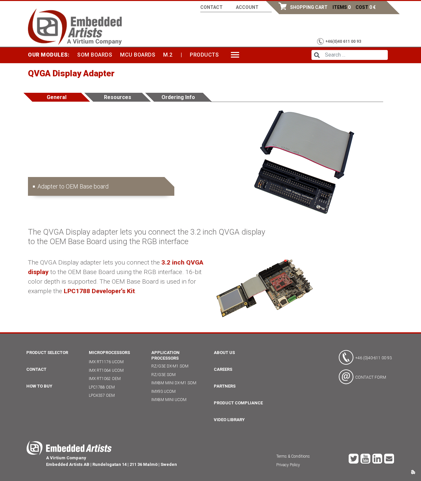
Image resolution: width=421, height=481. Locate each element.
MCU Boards (137, 55)
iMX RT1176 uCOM (106, 362)
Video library (229, 419)
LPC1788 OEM (102, 387)
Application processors (165, 355)
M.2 (168, 55)
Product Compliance (238, 402)
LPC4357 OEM (102, 395)
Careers (223, 369)
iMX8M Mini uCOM (168, 399)
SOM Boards (94, 55)
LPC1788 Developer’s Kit (99, 291)
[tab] (57, 97)
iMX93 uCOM (163, 391)
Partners (224, 386)
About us (224, 352)
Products (204, 55)
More (238, 55)
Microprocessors (109, 352)
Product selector (47, 352)
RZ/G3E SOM (163, 374)
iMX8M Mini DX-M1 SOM (173, 383)
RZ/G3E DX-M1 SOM (169, 366)
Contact (211, 7)
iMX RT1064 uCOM (106, 370)
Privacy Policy (288, 465)
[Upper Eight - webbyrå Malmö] (413, 472)
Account (247, 7)
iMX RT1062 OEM (105, 378)
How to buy (39, 386)
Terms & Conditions (293, 456)
